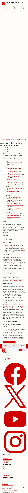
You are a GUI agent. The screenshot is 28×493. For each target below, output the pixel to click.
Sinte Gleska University (12, 215)
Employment (4, 467)
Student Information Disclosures (7, 485)
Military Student (5, 458)
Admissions (8, 139)
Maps (3, 470)
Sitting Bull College (11, 203)
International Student (6, 460)
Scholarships (17, 139)
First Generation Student (7, 459)
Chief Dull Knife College (12, 171)
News (3, 471)
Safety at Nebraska (5, 484)
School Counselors (6, 461)
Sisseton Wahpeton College (13, 217)
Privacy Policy (4, 483)
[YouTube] (15, 419)
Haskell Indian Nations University (14, 162)
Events (3, 468)
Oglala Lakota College (12, 213)
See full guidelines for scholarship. (17, 280)
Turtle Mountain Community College (15, 205)
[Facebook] (15, 374)
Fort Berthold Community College (14, 200)
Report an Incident (5, 473)
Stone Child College (11, 184)
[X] (15, 396)
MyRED (22, 248)
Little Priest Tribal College (13, 191)
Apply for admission (9, 245)
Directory (3, 466)
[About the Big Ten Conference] (19, 350)
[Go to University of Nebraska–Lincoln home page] (3, 3)
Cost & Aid (13, 139)
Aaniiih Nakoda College (12, 174)
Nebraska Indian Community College (15, 188)
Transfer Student (6, 457)
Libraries (3, 469)
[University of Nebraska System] (24, 350)
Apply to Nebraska (5, 346)
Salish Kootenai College (12, 182)
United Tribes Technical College (14, 208)
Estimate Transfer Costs (22, 346)
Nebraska (3, 139)
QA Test (10, 488)
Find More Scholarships (13, 346)
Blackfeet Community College (14, 168)
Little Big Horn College (12, 179)
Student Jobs (5, 462)
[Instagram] (15, 442)
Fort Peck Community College (14, 176)
